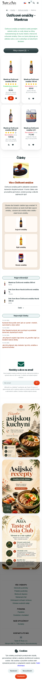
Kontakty (21, 624)
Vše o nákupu (21, 585)
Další (20, 308)
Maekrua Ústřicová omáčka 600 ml (10, 129)
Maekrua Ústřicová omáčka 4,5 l (31, 129)
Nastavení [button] (13, 671)
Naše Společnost (21, 621)
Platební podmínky (21, 591)
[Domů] (9, 3)
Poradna (21, 609)
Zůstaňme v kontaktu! (21, 615)
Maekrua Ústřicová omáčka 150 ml (31, 80)
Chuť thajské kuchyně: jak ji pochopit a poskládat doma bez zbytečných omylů (19, 331)
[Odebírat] (37, 383)
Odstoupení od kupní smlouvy (21, 600)
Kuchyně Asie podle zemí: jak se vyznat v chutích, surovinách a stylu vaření (19, 324)
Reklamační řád (21, 597)
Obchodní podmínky (21, 588)
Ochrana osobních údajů (21, 603)
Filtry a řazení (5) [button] (19, 50)
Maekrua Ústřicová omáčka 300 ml (10, 80)
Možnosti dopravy (21, 594)
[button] (5, 98)
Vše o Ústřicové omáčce (21, 182)
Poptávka (21, 612)
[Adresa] (21, 637)
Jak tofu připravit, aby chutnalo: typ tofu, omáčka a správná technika (20, 346)
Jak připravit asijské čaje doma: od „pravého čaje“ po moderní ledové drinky (20, 339)
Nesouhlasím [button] (27, 671)
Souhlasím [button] (21, 676)
